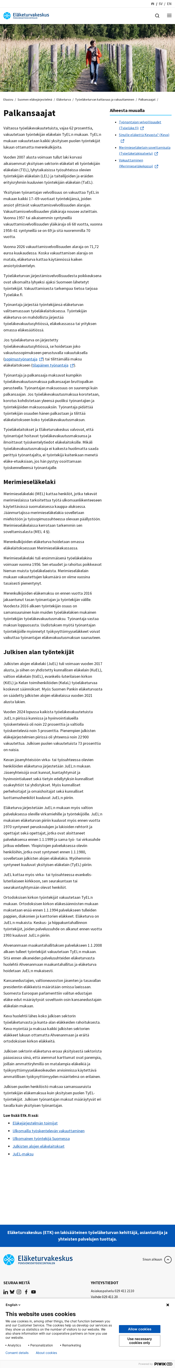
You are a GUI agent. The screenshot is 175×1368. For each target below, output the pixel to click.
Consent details (16, 1353)
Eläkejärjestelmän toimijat (35, 1123)
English (12, 1305)
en (169, 3)
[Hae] (157, 15)
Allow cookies (139, 1329)
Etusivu (8, 99)
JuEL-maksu (23, 1154)
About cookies (46, 1353)
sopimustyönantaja (21, 359)
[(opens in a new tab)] (5, 1292)
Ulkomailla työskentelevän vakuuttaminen (49, 1130)
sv (160, 3)
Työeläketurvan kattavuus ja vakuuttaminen (104, 99)
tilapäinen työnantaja (50, 365)
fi (152, 3)
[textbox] (141, 144)
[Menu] (169, 15)
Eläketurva (64, 99)
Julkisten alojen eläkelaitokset (38, 1146)
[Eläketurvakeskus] (26, 15)
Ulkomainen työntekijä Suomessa (41, 1138)
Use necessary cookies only (139, 1341)
